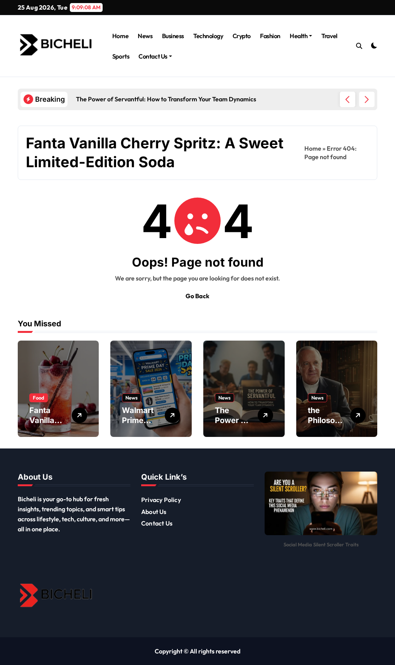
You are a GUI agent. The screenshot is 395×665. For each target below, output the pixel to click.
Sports (120, 56)
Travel (329, 36)
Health (298, 36)
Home (120, 36)
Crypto (242, 36)
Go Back (197, 296)
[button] (367, 99)
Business (173, 36)
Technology (208, 36)
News (145, 36)
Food (38, 398)
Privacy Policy (161, 500)
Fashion (270, 36)
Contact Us (152, 56)
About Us (154, 512)
